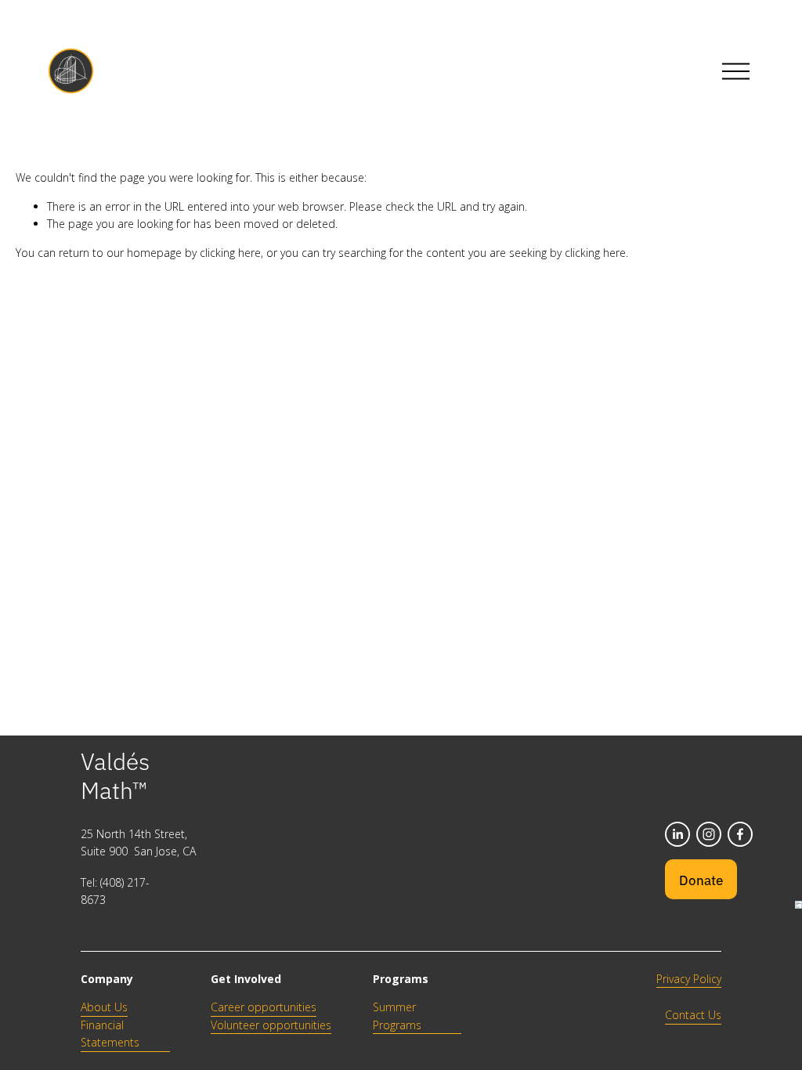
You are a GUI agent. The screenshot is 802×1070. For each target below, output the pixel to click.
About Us (104, 1007)
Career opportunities (263, 1007)
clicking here (230, 252)
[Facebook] (740, 834)
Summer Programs (397, 1016)
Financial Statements (110, 1034)
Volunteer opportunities (271, 1025)
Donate (701, 879)
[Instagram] (708, 834)
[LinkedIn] (677, 834)
